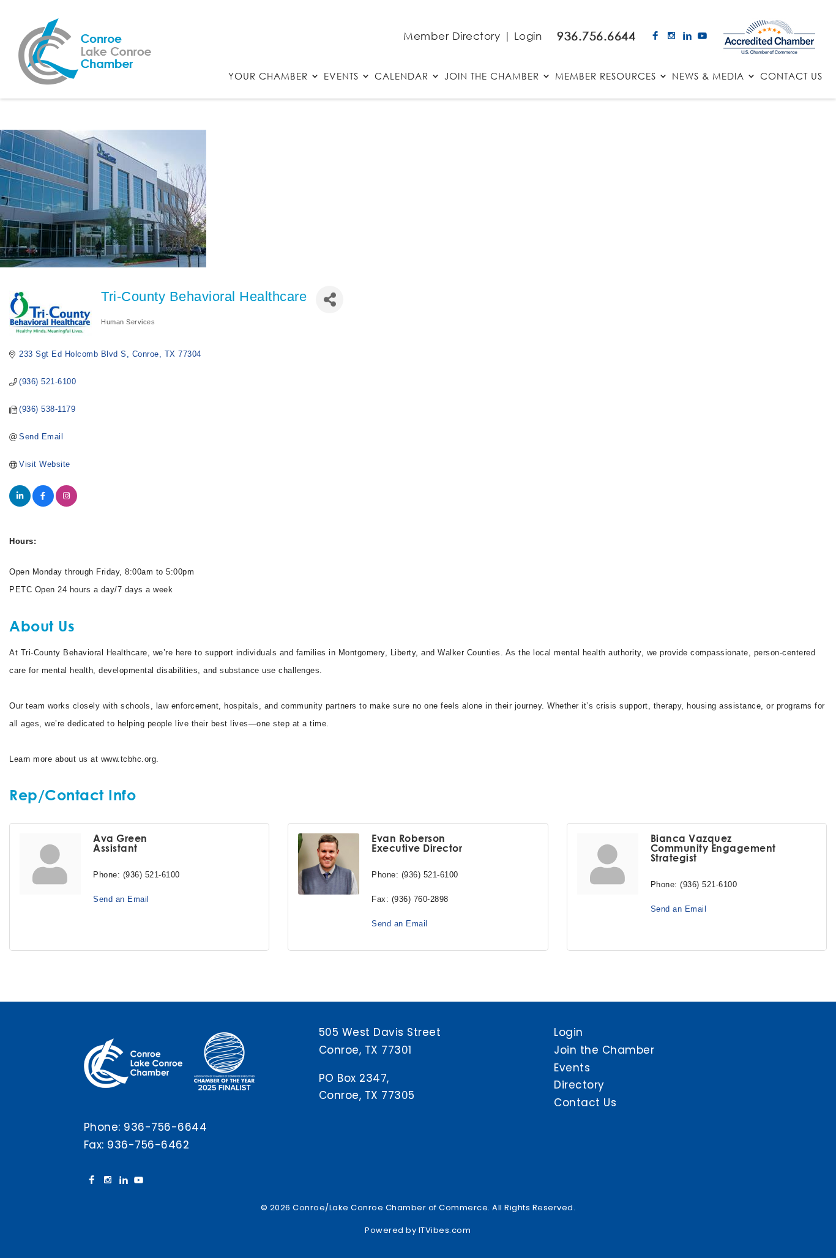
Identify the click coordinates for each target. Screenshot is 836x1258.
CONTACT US (791, 77)
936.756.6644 (596, 36)
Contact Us (585, 1102)
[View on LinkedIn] (20, 503)
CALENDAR (401, 77)
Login (528, 35)
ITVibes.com (445, 1230)
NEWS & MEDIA (708, 77)
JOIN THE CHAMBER (491, 77)
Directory (579, 1084)
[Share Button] (329, 299)
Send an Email (121, 899)
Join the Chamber (604, 1050)
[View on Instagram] (66, 503)
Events (572, 1067)
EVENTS (341, 77)
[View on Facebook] (43, 503)
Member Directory (451, 35)
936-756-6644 (165, 1127)
